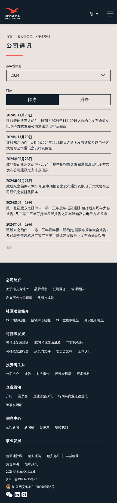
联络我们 (61, 427)
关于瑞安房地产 (17, 289)
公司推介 (12, 374)
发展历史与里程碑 (19, 298)
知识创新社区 (94, 320)
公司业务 (59, 289)
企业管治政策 (43, 396)
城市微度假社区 (67, 320)
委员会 (23, 396)
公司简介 (13, 280)
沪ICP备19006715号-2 (21, 479)
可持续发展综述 (17, 343)
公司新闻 (12, 427)
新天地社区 (14, 456)
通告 (27, 374)
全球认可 (84, 351)
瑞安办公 (53, 456)
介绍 (9, 396)
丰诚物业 (72, 456)
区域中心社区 (41, 320)
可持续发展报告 (17, 351)
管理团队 (77, 289)
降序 (32, 99)
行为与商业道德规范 (73, 396)
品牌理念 (40, 289)
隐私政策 (31, 464)
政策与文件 (42, 351)
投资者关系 (25, 36)
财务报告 (43, 374)
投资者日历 (63, 374)
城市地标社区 (16, 320)
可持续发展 (15, 334)
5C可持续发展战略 (47, 343)
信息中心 (13, 418)
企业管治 (13, 387)
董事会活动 (14, 405)
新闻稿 (29, 427)
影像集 (45, 427)
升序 (84, 99)
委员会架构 (64, 351)
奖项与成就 (46, 298)
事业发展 (13, 441)
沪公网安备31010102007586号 (33, 487)
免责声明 (12, 464)
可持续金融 (74, 343)
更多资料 (83, 374)
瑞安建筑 (34, 456)
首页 (9, 36)
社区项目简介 (17, 311)
